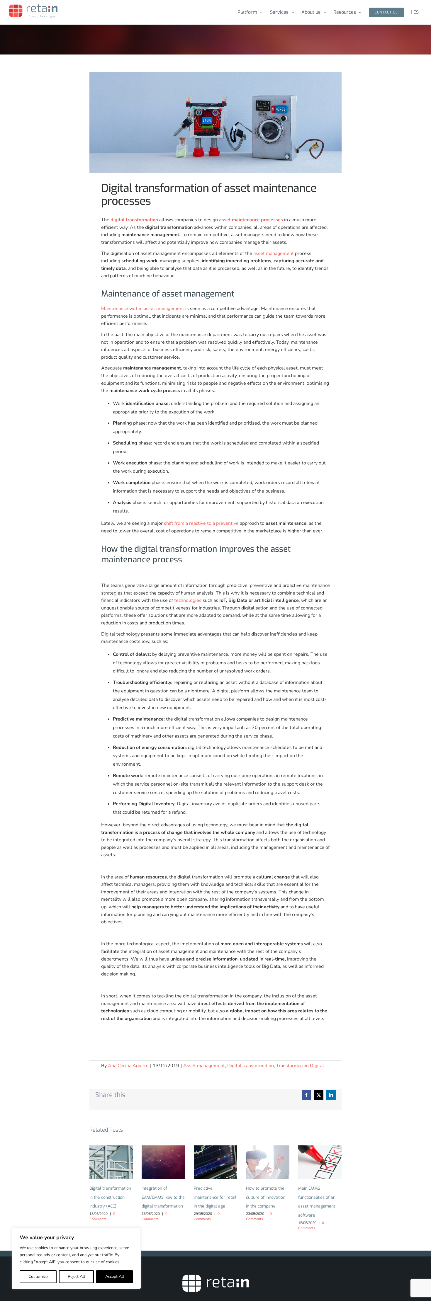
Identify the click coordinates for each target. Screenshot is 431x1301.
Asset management (204, 1065)
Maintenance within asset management (142, 308)
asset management (273, 253)
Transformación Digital (300, 1065)
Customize (37, 1276)
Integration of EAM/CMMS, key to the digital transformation (163, 1162)
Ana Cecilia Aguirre (128, 1065)
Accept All (114, 1276)
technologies (187, 600)
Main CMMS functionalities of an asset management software (320, 1162)
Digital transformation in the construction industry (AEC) (111, 1162)
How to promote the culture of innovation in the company (268, 1162)
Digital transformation (250, 1065)
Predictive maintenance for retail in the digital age (215, 1162)
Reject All (76, 1276)
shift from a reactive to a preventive (201, 523)
